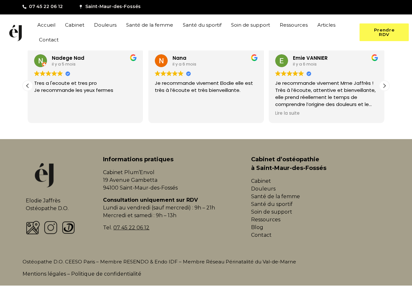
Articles (326, 25)
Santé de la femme (149, 25)
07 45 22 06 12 (131, 228)
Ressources (294, 25)
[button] (384, 86)
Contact (49, 40)
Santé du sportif (202, 25)
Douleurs (105, 25)
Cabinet (74, 25)
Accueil (46, 25)
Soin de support (250, 25)
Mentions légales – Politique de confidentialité (82, 274)
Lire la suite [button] (287, 113)
